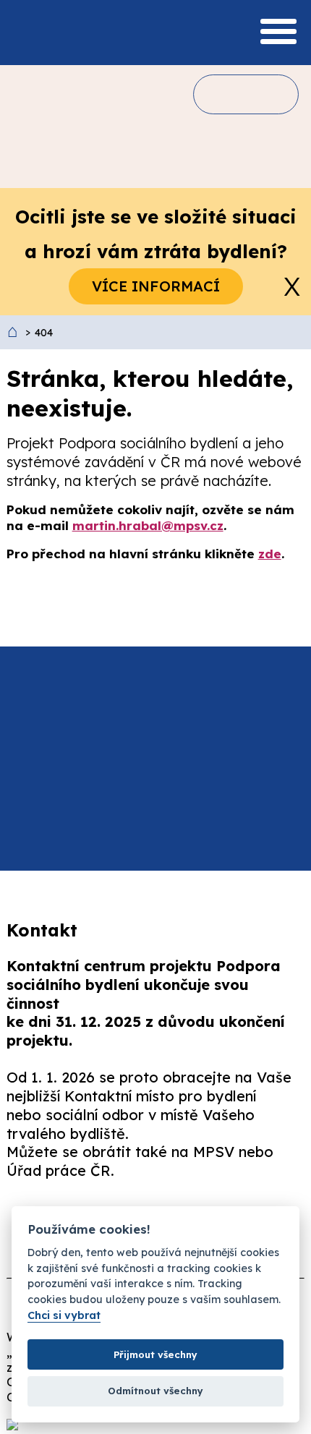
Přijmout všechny (155, 1354)
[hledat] (223, 94)
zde (269, 553)
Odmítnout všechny (155, 1390)
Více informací (156, 286)
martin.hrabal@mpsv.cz (147, 525)
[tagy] (265, 94)
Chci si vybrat (64, 1316)
